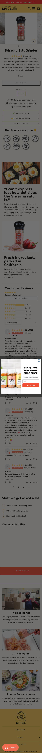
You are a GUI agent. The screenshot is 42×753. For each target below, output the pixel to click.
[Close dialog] (39, 360)
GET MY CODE (31, 385)
